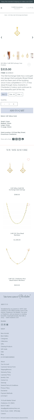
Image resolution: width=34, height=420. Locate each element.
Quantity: (4, 100)
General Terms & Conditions (9, 385)
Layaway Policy (6, 375)
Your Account (5, 364)
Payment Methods (6, 393)
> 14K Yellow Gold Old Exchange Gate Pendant (17, 15)
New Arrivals (5, 333)
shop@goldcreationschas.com (10, 408)
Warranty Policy (6, 372)
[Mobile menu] (1, 8)
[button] (4, 56)
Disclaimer (4, 390)
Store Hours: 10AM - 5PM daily (10, 411)
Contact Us (4, 380)
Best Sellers (4, 336)
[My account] (29, 8)
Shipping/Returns (6, 369)
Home (5, 15)
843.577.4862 (5, 406)
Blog (2, 354)
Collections (4, 341)
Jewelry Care (5, 377)
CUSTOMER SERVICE (8, 357)
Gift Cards (4, 349)
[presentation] (1, 37)
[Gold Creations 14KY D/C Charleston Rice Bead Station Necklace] (17, 275)
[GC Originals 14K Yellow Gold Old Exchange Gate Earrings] (17, 184)
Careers (3, 413)
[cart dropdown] (32, 8)
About (3, 361)
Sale (2, 352)
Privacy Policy (5, 388)
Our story (3, 321)
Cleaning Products (6, 346)
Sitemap (3, 383)
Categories (4, 338)
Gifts (2, 344)
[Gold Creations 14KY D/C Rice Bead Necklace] (17, 230)
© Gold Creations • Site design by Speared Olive (14, 417)
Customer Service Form (8, 367)
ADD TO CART (17, 110)
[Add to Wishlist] (30, 64)
